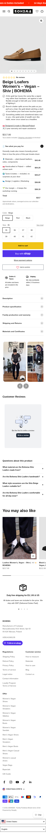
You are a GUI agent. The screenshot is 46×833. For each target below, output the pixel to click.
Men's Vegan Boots (10, 746)
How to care (30, 665)
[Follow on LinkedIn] (30, 782)
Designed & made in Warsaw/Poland (20, 126)
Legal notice (7, 674)
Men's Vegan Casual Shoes (11, 752)
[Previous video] (19, 386)
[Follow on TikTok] (24, 782)
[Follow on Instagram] (11, 782)
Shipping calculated (25, 138)
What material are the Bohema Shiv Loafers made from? (18, 468)
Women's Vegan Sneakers (9, 707)
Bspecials (6, 769)
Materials (29, 661)
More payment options (23, 260)
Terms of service (9, 670)
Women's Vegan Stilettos (9, 714)
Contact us (30, 674)
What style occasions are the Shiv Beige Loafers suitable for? (20, 484)
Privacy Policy (8, 665)
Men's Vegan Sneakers (8, 740)
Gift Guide (7, 774)
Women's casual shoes (9, 759)
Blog (27, 670)
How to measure (32, 657)
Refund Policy (8, 661)
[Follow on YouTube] (17, 782)
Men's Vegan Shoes (11, 735)
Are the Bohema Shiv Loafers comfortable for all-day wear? (21, 494)
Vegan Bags (7, 765)
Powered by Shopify (9, 810)
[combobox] (23, 821)
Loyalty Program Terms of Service (9, 684)
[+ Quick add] (33, 556)
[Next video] (26, 386)
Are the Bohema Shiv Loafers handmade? (21, 477)
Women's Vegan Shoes (9, 700)
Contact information (10, 679)
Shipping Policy (9, 657)
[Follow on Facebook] (4, 782)
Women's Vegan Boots (9, 721)
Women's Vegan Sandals (9, 728)
